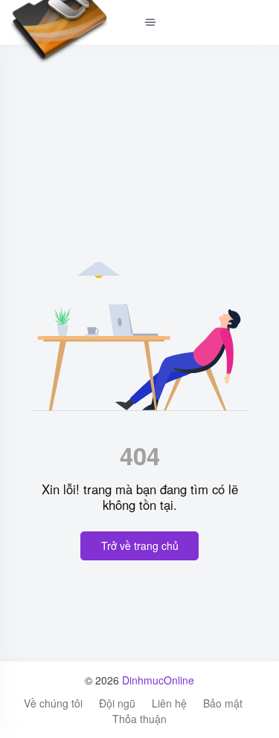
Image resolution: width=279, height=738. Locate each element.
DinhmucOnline (158, 680)
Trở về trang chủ (140, 545)
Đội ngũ (117, 703)
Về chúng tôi (53, 703)
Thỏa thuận (139, 718)
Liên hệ (169, 703)
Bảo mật (223, 703)
